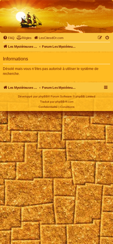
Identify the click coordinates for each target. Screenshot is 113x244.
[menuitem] (8, 37)
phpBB (43, 96)
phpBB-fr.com (64, 101)
